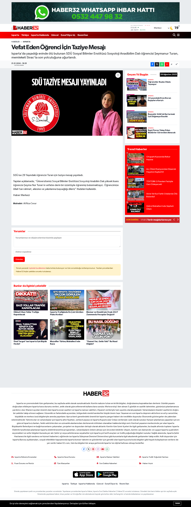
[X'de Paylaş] (157, 64)
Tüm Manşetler (63, 463)
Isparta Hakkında (40, 35)
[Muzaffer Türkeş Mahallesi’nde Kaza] (67, 329)
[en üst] (96, 12)
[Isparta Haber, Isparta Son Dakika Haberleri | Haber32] (25, 27)
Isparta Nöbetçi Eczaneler (26, 457)
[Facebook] (84, 449)
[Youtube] (102, 449)
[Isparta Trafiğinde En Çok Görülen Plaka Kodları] (67, 300)
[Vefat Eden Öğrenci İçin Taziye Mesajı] (67, 103)
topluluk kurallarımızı (37, 268)
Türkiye (25, 35)
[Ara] (174, 35)
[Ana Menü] (178, 35)
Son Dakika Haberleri (108, 463)
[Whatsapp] (107, 449)
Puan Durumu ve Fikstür (24, 463)
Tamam (177, 503)
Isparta (15, 35)
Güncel (55, 35)
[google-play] (107, 474)
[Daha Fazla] (167, 64)
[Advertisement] (67, 153)
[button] (174, 220)
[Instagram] (98, 449)
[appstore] (83, 474)
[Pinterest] (93, 449)
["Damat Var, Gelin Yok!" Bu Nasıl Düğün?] (103, 329)
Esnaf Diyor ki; (68, 35)
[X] (88, 449)
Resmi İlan (83, 35)
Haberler (15, 42)
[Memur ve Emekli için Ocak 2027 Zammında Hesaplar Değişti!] (103, 300)
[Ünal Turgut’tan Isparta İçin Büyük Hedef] (31, 329)
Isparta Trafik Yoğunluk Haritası (155, 457)
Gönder (19, 259)
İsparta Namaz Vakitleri (110, 457)
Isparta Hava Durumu (66, 457)
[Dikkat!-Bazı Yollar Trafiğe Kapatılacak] (31, 300)
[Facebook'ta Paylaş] (152, 64)
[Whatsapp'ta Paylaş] (162, 64)
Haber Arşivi (148, 463)
